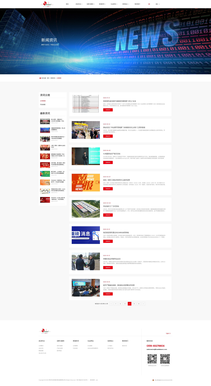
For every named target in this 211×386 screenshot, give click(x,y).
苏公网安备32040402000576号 (163, 380)
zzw (97, 380)
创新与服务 (90, 4)
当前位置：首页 (45, 78)
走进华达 (78, 4)
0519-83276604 (155, 345)
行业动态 (42, 104)
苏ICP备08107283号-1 (82, 380)
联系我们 (137, 4)
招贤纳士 (125, 4)
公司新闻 (42, 101)
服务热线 (150, 341)
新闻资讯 (101, 4)
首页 (67, 4)
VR (149, 4)
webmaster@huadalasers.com (157, 349)
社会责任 (113, 4)
